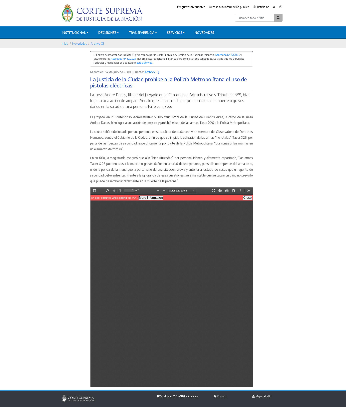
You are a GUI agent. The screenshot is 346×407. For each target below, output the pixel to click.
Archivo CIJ (97, 43)
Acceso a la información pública (229, 7)
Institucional (74, 33)
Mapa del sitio (263, 396)
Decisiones (107, 33)
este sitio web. (145, 62)
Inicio (65, 43)
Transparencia (141, 33)
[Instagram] (281, 7)
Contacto (222, 396)
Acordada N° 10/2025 (123, 58)
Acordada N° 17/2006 (227, 54)
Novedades (204, 33)
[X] (274, 7)
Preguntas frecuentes (191, 7)
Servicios (174, 33)
